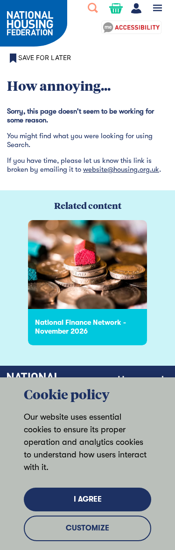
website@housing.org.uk (121, 169)
